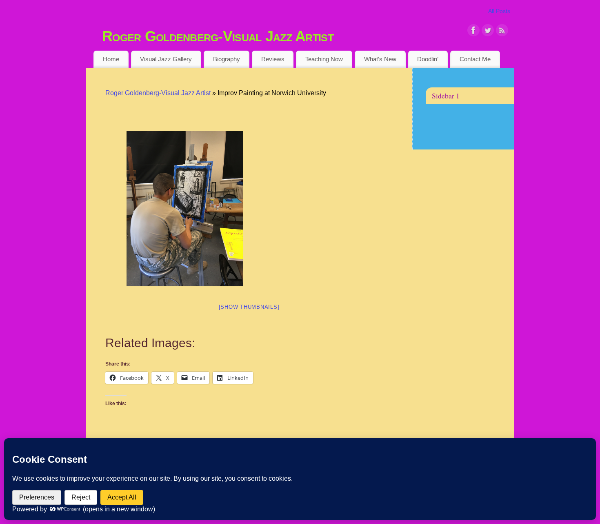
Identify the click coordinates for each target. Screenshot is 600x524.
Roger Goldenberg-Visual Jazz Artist (217, 36)
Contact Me (475, 59)
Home (111, 59)
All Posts (499, 11)
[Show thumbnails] (249, 307)
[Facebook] (473, 32)
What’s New (380, 59)
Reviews (272, 59)
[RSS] (502, 32)
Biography (226, 59)
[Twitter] (488, 32)
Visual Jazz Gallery (166, 59)
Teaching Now (324, 59)
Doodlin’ (427, 59)
